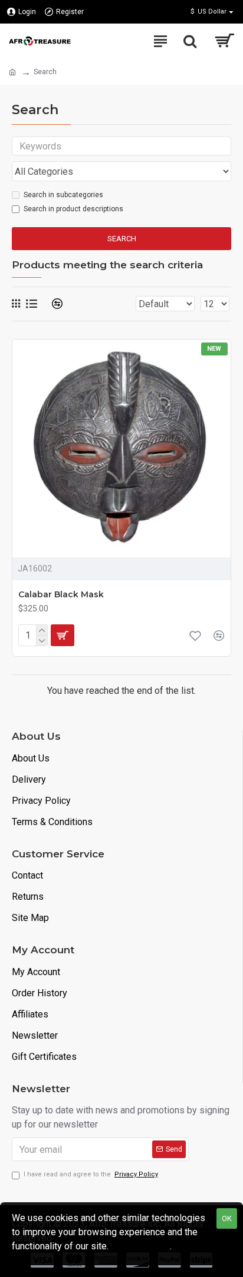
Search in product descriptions (73, 209)
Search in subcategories (63, 195)
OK (227, 1218)
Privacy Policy (140, 1246)
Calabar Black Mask (61, 594)
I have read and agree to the (91, 1174)
